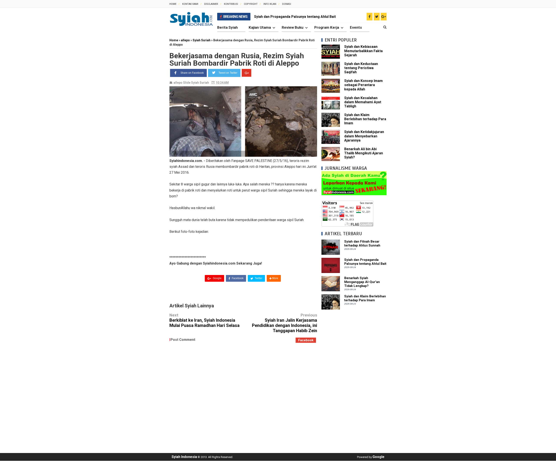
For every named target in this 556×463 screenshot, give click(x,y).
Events (356, 27)
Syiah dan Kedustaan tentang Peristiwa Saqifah (361, 68)
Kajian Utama (260, 27)
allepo (178, 82)
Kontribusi (231, 4)
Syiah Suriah (200, 82)
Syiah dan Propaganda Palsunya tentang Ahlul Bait (295, 17)
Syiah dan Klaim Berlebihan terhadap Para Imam (365, 119)
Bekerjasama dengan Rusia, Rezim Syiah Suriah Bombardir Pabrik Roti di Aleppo (236, 59)
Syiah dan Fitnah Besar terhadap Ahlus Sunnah (362, 243)
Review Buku (292, 27)
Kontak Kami (190, 4)
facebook (305, 340)
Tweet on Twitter (227, 72)
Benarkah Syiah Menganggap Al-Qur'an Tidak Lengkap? (362, 282)
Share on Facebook (192, 72)
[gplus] (384, 16)
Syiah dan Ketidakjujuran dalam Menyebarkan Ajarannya (364, 136)
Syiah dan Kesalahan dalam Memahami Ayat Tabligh (362, 102)
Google (217, 278)
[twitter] (377, 16)
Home (172, 4)
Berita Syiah (227, 27)
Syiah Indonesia (184, 457)
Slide (186, 82)
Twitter (258, 278)
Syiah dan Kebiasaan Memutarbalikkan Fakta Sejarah (363, 51)
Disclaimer (211, 4)
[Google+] (246, 73)
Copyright (251, 4)
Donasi (286, 4)
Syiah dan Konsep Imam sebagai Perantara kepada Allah (363, 85)
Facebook (237, 278)
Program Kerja (326, 27)
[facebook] (369, 16)
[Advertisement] (354, 379)
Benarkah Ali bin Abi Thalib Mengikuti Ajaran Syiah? (363, 153)
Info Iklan (269, 4)
